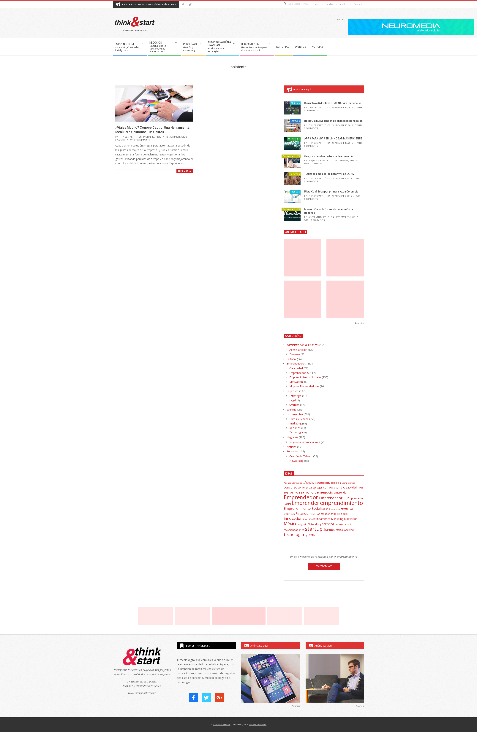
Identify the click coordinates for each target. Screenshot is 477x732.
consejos (317, 487)
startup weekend (345, 530)
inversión (308, 519)
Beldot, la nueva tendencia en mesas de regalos (333, 120)
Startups (295, 120)
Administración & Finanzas (303, 345)
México (290, 523)
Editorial (291, 359)
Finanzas (120, 140)
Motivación (296, 381)
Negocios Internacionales (304, 442)
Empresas (292, 391)
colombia (336, 482)
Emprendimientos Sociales (305, 377)
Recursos (295, 174)
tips (306, 535)
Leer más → (184, 171)
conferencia (305, 487)
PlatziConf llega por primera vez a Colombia (331, 191)
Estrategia (295, 396)
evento (347, 508)
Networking (296, 460)
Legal (292, 400)
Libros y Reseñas (299, 419)
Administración (178, 136)
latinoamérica (321, 519)
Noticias (295, 103)
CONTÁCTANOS (323, 566)
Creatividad (296, 368)
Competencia (348, 482)
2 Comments (311, 128)
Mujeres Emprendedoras (304, 386)
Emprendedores (296, 363)
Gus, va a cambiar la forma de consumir (328, 156)
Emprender (305, 502)
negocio (302, 524)
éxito (312, 535)
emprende (340, 492)
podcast (339, 524)
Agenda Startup (291, 482)
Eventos (291, 409)
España (325, 508)
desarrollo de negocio (314, 492)
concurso (290, 487)
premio (348, 524)
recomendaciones (294, 530)
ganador (325, 513)
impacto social (339, 513)
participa (328, 524)
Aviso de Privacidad (257, 724)
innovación (293, 518)
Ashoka (309, 482)
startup (314, 528)
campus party (322, 482)
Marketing (295, 423)
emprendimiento (341, 503)
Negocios (292, 437)
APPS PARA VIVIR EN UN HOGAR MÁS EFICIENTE (333, 138)
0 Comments (143, 140)
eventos (289, 514)
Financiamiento (308, 513)
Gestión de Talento (300, 456)
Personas (292, 451)
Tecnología (294, 138)
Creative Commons (221, 724)
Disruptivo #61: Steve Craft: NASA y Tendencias (332, 103)
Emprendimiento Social (302, 508)
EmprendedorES (291, 156)
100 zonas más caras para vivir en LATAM (329, 173)
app (302, 482)
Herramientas (295, 414)
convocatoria (332, 487)
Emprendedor (301, 497)
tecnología (294, 534)
